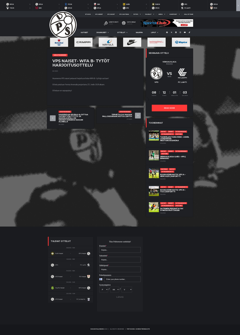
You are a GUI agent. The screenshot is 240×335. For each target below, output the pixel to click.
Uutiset (84, 32)
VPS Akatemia (124, 14)
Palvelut (148, 14)
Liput (153, 32)
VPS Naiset (111, 14)
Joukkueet (101, 32)
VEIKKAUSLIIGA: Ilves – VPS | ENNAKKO (173, 157)
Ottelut (121, 32)
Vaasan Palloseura (97, 329)
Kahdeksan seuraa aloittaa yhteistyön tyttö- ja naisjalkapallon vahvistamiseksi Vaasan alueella (73, 118)
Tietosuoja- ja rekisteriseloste (138, 329)
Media (160, 14)
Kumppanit (173, 14)
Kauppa (139, 32)
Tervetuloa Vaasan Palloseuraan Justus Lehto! (117, 115)
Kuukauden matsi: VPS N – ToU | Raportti (173, 191)
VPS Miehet (99, 14)
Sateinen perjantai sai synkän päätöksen (171, 209)
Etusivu (88, 14)
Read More (169, 108)
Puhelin (129, 24)
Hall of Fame (188, 14)
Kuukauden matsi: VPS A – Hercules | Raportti (173, 175)
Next (238, 5)
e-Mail (111, 24)
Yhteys (135, 14)
